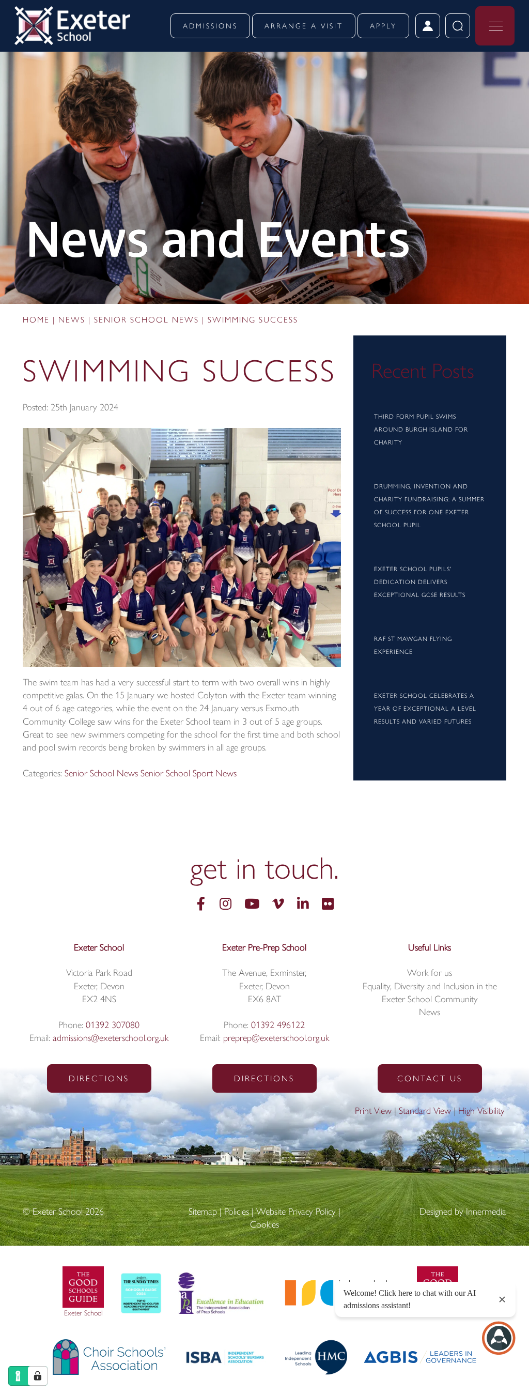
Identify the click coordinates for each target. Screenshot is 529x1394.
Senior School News (101, 774)
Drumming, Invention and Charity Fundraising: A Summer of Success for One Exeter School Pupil (429, 506)
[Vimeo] (278, 905)
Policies (236, 1212)
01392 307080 (112, 1026)
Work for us (429, 973)
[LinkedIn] (303, 905)
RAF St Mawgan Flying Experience (413, 645)
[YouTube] (251, 905)
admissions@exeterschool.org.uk (110, 1039)
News (429, 1013)
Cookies (264, 1225)
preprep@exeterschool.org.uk (276, 1039)
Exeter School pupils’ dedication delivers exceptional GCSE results (419, 582)
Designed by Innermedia (462, 1212)
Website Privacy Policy (296, 1212)
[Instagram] (225, 905)
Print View (373, 1111)
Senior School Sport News (189, 774)
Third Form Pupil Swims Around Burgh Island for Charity (421, 430)
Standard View (425, 1111)
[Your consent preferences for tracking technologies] (38, 1376)
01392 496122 (278, 1026)
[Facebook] (201, 905)
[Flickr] (328, 905)
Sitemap (203, 1212)
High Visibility (481, 1111)
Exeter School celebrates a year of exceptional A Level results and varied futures (425, 709)
